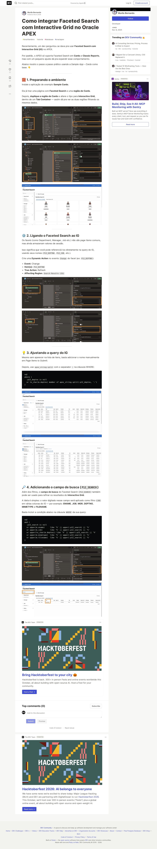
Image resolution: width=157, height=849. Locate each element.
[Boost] (10, 86)
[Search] (16, 3)
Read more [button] (130, 124)
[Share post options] (10, 94)
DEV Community (133, 37)
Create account (141, 3)
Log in (128, 3)
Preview (42, 721)
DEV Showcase (102, 831)
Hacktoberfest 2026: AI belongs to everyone (57, 789)
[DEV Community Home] (9, 3)
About (112, 831)
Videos (34, 831)
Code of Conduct (55, 728)
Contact (119, 831)
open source (65, 840)
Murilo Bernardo (34, 12)
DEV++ (27, 831)
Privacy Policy (80, 837)
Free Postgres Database (132, 831)
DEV (86, 840)
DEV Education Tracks (46, 831)
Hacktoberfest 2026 (88, 797)
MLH (78, 834)
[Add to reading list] (10, 78)
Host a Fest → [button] (29, 692)
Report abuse (69, 728)
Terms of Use (91, 837)
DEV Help (59, 831)
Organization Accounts (87, 831)
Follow (130, 18)
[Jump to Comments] (10, 70)
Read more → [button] (29, 809)
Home (8, 831)
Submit (31, 721)
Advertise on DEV (71, 831)
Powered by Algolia (77, 3)
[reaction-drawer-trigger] (10, 62)
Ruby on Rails (74, 842)
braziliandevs (28, 39)
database (49, 39)
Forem (53, 840)
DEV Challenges (17, 831)
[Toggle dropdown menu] (100, 622)
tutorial (39, 39)
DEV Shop (146, 831)
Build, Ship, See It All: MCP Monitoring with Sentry (128, 105)
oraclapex (59, 39)
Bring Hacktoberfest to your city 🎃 (49, 675)
